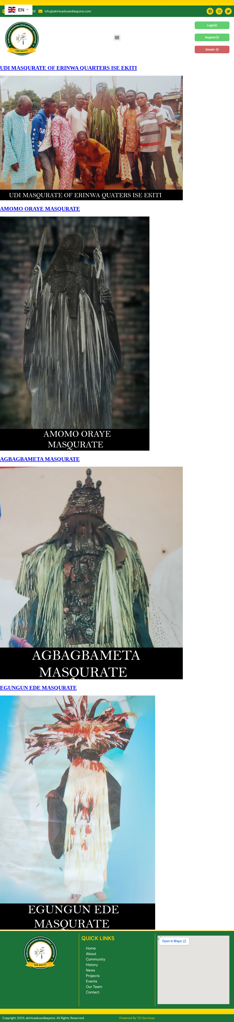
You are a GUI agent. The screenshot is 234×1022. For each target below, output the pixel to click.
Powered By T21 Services (137, 1018)
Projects (93, 975)
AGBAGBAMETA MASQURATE (40, 459)
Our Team (94, 986)
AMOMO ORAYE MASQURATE (40, 209)
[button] (117, 37)
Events (91, 981)
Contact (92, 992)
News (90, 970)
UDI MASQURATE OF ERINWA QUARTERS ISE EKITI (68, 68)
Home (91, 948)
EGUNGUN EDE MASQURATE (38, 688)
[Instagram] (219, 11)
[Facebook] (210, 11)
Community (95, 959)
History (92, 964)
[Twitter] (228, 11)
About (91, 953)
